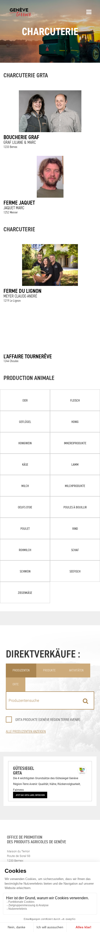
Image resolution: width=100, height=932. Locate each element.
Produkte (49, 670)
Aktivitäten (76, 670)
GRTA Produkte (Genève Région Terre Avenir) (47, 719)
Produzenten (21, 670)
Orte (16, 684)
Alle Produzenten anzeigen (26, 731)
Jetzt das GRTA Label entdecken (30, 795)
